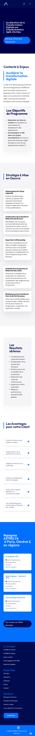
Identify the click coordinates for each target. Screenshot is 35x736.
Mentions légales (9, 664)
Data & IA (7, 677)
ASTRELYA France (10, 650)
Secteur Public (9, 704)
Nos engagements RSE (12, 661)
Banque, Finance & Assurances (13, 40)
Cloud (6, 684)
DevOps (6, 673)
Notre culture (8, 657)
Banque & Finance (10, 697)
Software (7, 681)
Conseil (6, 688)
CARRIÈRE (11, 715)
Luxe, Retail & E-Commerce (13, 708)
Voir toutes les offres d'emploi (14, 623)
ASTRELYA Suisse (9, 653)
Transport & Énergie (11, 701)
